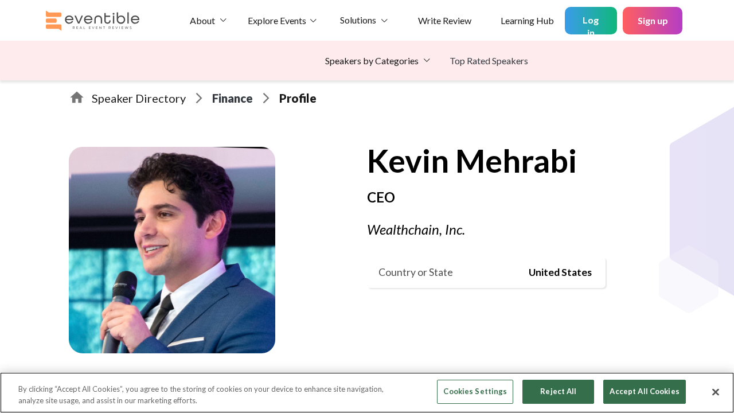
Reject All (558, 391)
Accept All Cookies (644, 391)
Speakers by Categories (372, 60)
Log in (591, 24)
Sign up (653, 20)
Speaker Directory (139, 98)
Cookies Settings (475, 391)
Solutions (358, 19)
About (202, 20)
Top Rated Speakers (489, 60)
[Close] (715, 391)
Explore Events (277, 20)
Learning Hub (527, 20)
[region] (367, 392)
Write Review (444, 20)
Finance (232, 98)
